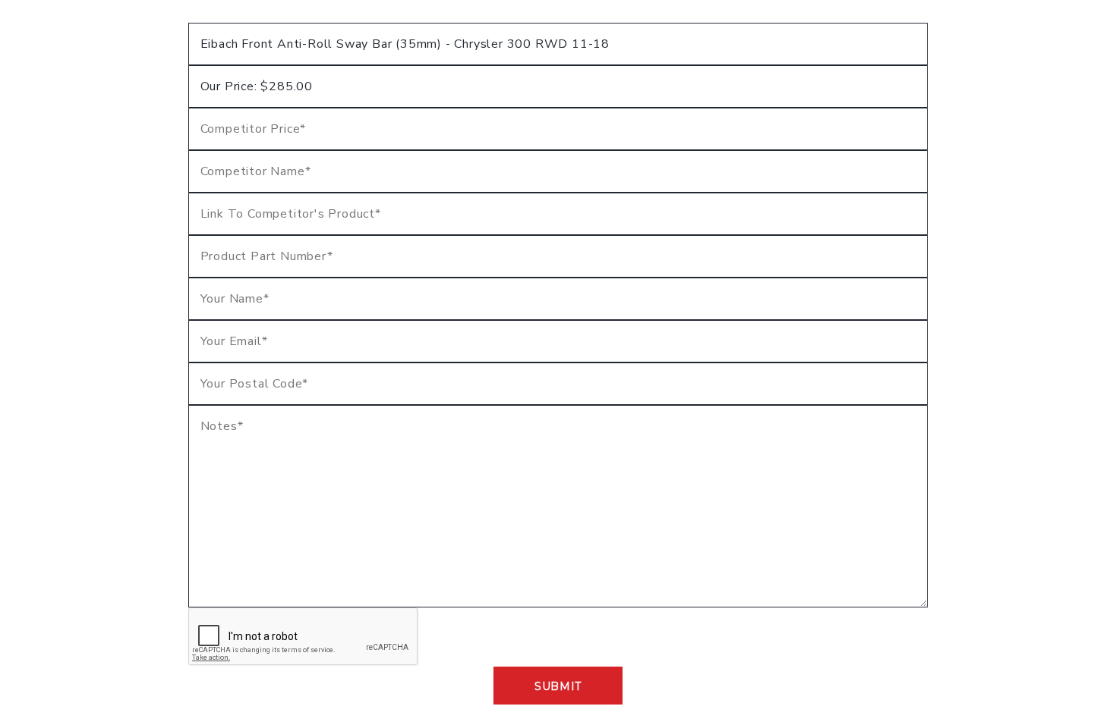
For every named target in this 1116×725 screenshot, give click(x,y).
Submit (558, 686)
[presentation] (303, 637)
